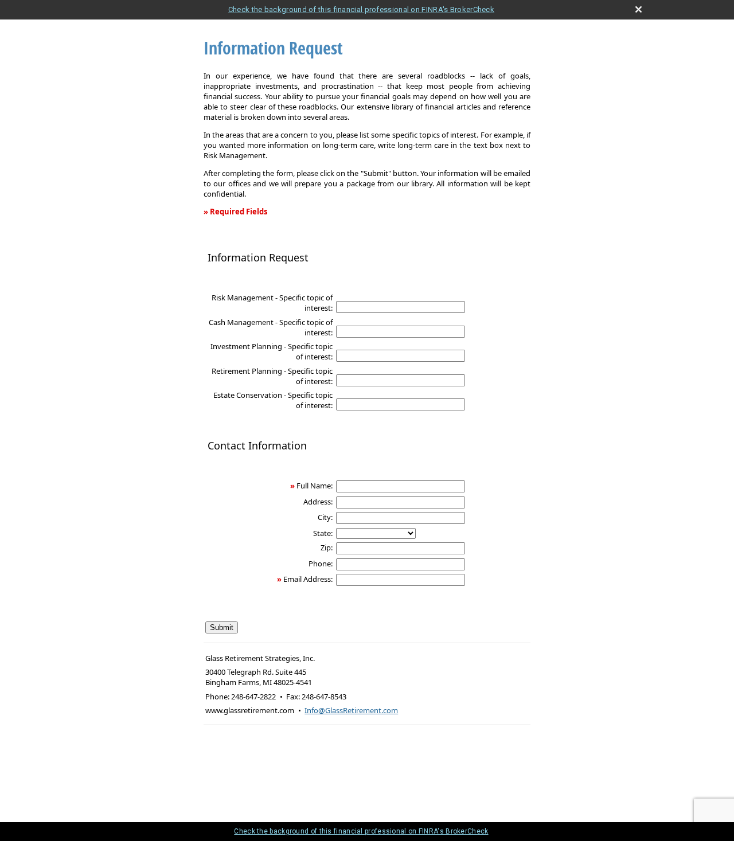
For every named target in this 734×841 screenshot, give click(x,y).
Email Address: (308, 579)
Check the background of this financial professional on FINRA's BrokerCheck (361, 9)
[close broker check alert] (638, 9)
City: (325, 517)
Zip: (327, 547)
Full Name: (314, 485)
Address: (318, 501)
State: (323, 533)
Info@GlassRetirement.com (351, 710)
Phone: (321, 563)
